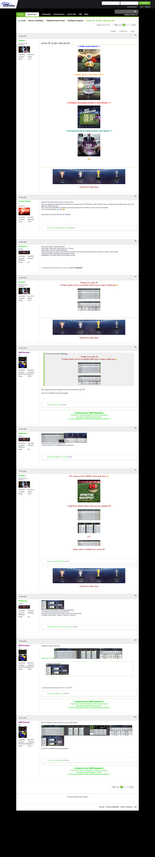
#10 (135, 717)
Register (147, 6)
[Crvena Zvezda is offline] (24, 211)
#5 (135, 347)
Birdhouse (50, 228)
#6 (135, 428)
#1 (135, 35)
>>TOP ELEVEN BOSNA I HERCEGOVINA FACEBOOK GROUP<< (89, 419)
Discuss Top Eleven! (35, 21)
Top (135, 807)
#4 (135, 276)
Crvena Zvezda (62, 457)
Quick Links (71, 14)
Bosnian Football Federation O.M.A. (89, 417)
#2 (135, 196)
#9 (135, 640)
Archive (102, 807)
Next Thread (83, 797)
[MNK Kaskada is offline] (23, 362)
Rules (86, 14)
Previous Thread (73, 797)
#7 (135, 470)
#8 (135, 595)
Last (133, 25)
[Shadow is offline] (24, 49)
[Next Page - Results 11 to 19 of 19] (129, 25)
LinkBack (113, 31)
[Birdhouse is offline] (24, 252)
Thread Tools (123, 31)
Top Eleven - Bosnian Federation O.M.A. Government (88, 415)
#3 (135, 241)
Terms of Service (126, 807)
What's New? (32, 14)
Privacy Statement (112, 807)
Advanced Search (131, 15)
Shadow (56, 228)
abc (54, 693)
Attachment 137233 (47, 658)
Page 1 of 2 (118, 25)
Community (46, 14)
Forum (20, 14)
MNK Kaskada (66, 228)
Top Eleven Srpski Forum (55, 21)
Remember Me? (132, 7)
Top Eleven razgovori (75, 21)
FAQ (80, 14)
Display (132, 31)
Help (141, 6)
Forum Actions (59, 14)
